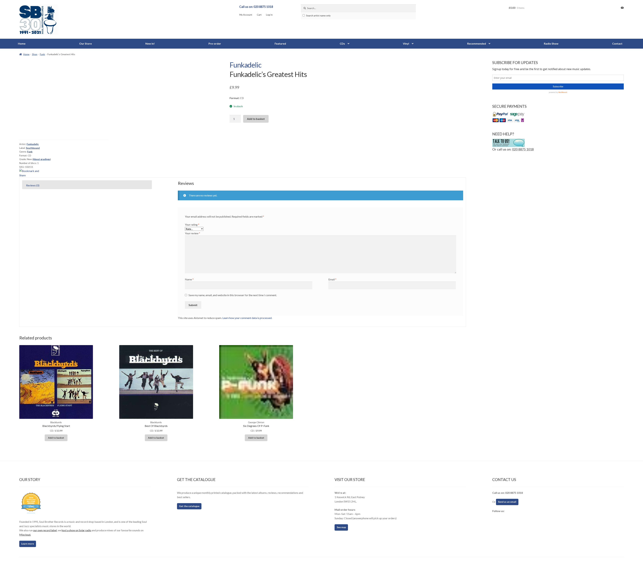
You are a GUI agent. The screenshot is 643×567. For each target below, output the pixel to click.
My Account (245, 14)
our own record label (45, 530)
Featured (280, 43)
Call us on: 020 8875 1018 (256, 7)
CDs (342, 43)
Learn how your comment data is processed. (247, 317)
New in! (150, 43)
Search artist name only (318, 15)
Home (21, 43)
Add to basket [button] (56, 437)
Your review (192, 233)
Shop (34, 54)
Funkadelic (245, 65)
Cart (259, 14)
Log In (269, 14)
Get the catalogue (189, 506)
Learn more (27, 543)
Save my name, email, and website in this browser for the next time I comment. (233, 295)
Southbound (33, 147)
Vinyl (406, 43)
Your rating (192, 224)
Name (189, 279)
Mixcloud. (25, 534)
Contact (617, 43)
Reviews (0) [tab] (32, 185)
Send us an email (507, 501)
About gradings (41, 159)
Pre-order (214, 43)
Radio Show (551, 43)
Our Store (85, 43)
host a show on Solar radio (76, 530)
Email (332, 279)
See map (341, 527)
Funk (42, 54)
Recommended (476, 43)
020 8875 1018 (523, 149)
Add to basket (256, 118)
